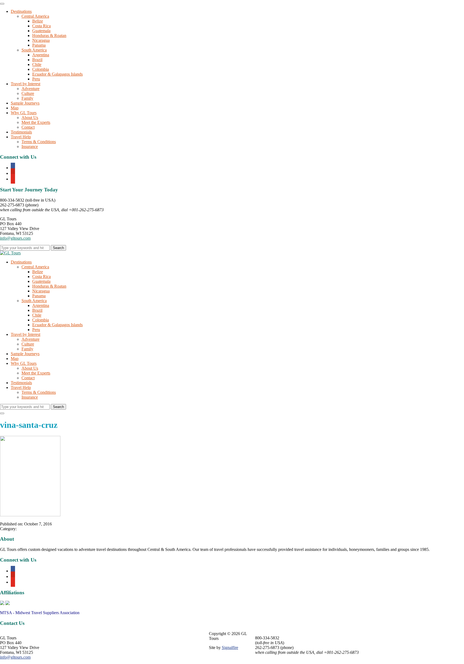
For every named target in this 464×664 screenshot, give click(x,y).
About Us (29, 117)
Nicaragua (41, 40)
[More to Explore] (10, 253)
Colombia (40, 69)
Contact (28, 127)
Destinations (21, 11)
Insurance (29, 146)
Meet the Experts (35, 122)
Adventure (30, 88)
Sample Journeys (25, 103)
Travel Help (21, 137)
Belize (37, 21)
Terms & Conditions (38, 141)
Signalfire (230, 647)
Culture (27, 93)
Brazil (37, 59)
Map (15, 108)
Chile (36, 64)
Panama (39, 45)
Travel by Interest (25, 83)
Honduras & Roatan (49, 35)
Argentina (40, 55)
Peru (36, 79)
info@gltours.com (15, 238)
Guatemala (41, 30)
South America (34, 50)
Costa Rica (41, 26)
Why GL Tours (24, 112)
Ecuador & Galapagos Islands (57, 74)
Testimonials (21, 132)
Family (27, 98)
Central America (35, 16)
